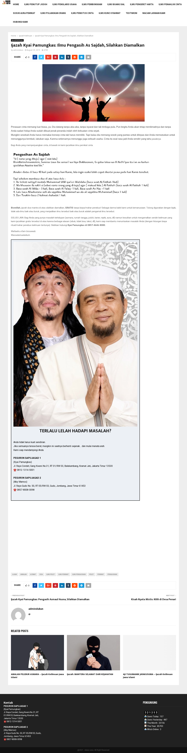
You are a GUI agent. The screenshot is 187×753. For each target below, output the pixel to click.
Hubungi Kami (20, 22)
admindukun (18, 50)
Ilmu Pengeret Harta (141, 4)
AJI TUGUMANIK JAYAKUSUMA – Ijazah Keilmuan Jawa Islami (148, 675)
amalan (23, 574)
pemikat (100, 574)
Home (16, 4)
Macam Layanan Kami (153, 13)
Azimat (33, 574)
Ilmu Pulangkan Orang (53, 13)
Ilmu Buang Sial (116, 4)
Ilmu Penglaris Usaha (64, 4)
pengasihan (112, 574)
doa (41, 574)
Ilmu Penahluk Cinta (170, 4)
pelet (91, 574)
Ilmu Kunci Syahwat (110, 13)
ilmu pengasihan (79, 574)
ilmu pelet (50, 574)
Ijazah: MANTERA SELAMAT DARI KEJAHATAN (90, 674)
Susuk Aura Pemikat (24, 13)
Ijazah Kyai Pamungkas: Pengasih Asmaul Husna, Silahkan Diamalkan (50, 599)
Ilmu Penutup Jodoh (35, 4)
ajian (14, 574)
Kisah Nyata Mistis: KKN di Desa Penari (153, 599)
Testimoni (131, 13)
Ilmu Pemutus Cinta (82, 13)
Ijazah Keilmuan (17, 40)
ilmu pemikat (63, 574)
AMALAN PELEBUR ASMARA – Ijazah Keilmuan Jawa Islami (37, 675)
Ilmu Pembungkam (92, 4)
